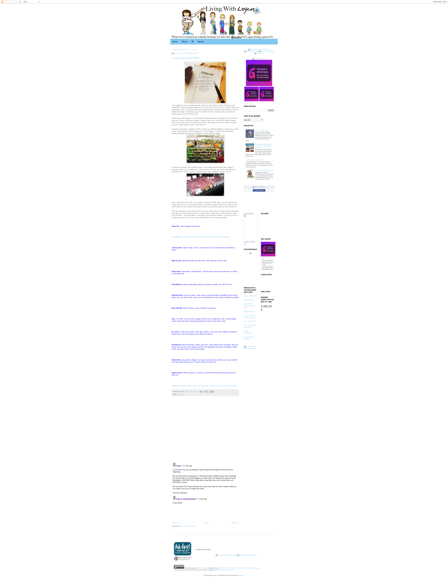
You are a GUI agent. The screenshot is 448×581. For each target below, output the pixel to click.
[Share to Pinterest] (213, 391)
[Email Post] (200, 391)
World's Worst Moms (250, 296)
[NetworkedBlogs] (259, 187)
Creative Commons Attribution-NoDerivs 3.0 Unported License (239, 568)
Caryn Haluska (202, 568)
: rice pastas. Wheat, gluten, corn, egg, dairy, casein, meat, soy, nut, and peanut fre (203, 386)
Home (175, 41)
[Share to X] (209, 391)
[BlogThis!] (206, 391)
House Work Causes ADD (255, 160)
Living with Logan (249, 213)
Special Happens (249, 300)
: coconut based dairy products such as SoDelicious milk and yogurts (201, 237)
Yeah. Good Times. (250, 321)
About (184, 41)
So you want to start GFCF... (186, 58)
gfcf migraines (181, 394)
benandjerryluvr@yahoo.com (224, 570)
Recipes (201, 41)
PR (192, 41)
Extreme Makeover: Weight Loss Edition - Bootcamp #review (263, 145)
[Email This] (204, 391)
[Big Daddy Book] (250, 253)
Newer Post (176, 523)
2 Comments (193, 391)
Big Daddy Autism (249, 311)
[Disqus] (205, 430)
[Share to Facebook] (211, 391)
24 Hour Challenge (261, 130)
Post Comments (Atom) (187, 526)
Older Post (235, 523)
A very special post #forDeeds (264, 170)
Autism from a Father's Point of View (249, 306)
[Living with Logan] (251, 240)
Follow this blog (259, 190)
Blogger (241, 575)
